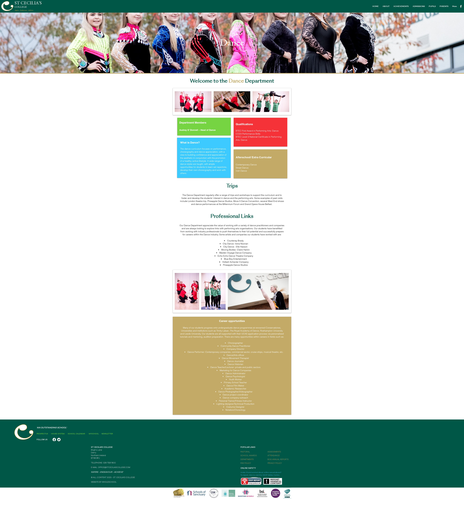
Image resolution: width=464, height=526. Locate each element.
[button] (386, 6)
